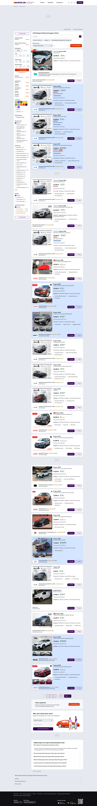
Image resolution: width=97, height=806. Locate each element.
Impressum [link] (16, 793)
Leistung (17, 84)
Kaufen (18, 50)
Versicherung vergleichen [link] (59, 58)
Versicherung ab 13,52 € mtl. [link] (59, 319)
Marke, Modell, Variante (20, 43)
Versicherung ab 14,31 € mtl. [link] (59, 545)
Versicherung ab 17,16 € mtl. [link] (59, 620)
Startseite (15, 6)
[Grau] (18, 104)
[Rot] (23, 104)
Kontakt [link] (34, 793)
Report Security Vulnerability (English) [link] (22, 795)
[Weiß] (21, 107)
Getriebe (17, 94)
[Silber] (16, 107)
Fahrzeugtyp (18, 88)
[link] (71, 2)
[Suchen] (80, 36)
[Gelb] (23, 102)
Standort (17, 76)
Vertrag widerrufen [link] (27, 793)
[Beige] (16, 102)
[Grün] (16, 104)
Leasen (25, 50)
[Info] (25, 205)
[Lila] (18, 107)
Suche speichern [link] (22, 72)
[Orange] (21, 104)
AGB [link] (21, 793)
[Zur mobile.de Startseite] (25, 2)
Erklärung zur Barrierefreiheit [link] (63, 793)
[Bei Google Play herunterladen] (72, 802)
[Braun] (21, 102)
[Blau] (18, 102)
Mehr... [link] (16, 189)
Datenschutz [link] (40, 793)
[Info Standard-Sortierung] (54, 45)
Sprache (16, 800)
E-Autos (16, 91)
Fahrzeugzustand (19, 38)
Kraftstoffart (18, 81)
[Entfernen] (42, 40)
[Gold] (26, 102)
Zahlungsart (18, 48)
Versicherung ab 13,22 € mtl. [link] (59, 522)
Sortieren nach (35, 43)
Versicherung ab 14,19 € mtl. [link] (59, 212)
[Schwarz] (26, 104)
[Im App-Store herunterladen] (62, 802)
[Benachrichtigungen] (69, 2)
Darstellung (26, 800)
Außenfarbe (17, 99)
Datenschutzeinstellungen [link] (50, 793)
